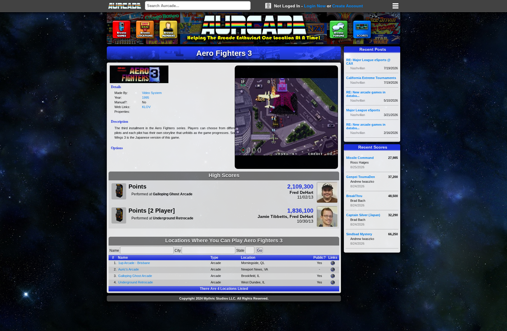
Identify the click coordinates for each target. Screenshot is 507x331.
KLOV (146, 107)
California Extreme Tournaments (371, 78)
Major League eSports (363, 110)
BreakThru (354, 196)
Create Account (347, 6)
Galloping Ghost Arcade (135, 276)
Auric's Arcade (128, 269)
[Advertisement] (224, 317)
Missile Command (360, 157)
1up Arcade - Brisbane (134, 263)
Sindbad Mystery (359, 234)
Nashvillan (357, 68)
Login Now (315, 6)
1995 (145, 97)
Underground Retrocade (135, 282)
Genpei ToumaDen (360, 177)
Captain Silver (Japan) (363, 215)
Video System (152, 93)
